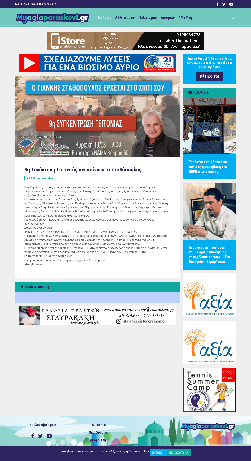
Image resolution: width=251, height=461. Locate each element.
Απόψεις (168, 17)
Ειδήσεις (104, 17)
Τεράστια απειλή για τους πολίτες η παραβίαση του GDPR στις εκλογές (208, 167)
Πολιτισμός (147, 17)
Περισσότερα (178, 452)
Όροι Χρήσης (98, 432)
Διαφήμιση (98, 440)
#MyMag (185, 17)
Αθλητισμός (125, 17)
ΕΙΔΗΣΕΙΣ (47, 178)
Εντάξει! (158, 452)
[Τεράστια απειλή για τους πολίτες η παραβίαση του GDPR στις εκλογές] (209, 126)
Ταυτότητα (98, 425)
